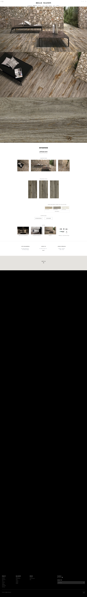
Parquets (3, 582)
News (47, 5)
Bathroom (3, 579)
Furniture (3, 577)
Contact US (43, 246)
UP (83, 592)
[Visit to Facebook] (1, 1)
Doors (3, 583)
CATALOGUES (48, 218)
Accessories (4, 585)
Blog (54, 5)
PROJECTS (50, 5)
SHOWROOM (30, 5)
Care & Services (32, 578)
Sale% (43, 5)
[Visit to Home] (43, 3)
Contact (57, 5)
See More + (57, 211)
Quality (17, 582)
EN (83, 1)
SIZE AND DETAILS (38, 218)
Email (43, 250)
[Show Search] (85, 1)
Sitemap (3, 586)
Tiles (3, 580)
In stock (39, 5)
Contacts (31, 577)
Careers (17, 580)
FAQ (30, 579)
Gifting (17, 583)
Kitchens (3, 578)
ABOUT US (17, 577)
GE (81, 1)
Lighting (3, 584)
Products (35, 5)
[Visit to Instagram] (2, 1)
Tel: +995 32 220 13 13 (43, 248)
